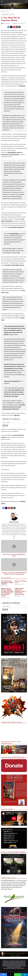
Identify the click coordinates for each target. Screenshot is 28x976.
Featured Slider (5, 14)
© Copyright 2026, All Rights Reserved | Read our (12, 968)
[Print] (19, 27)
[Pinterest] (14, 27)
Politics (7, 11)
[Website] (14, 538)
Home (3, 11)
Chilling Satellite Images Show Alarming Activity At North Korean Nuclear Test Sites (20, 591)
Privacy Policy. (22, 968)
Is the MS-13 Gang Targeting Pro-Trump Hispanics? (7, 582)
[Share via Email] (17, 27)
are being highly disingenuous (16, 227)
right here (17, 415)
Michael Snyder (6, 23)
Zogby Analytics (14, 233)
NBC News (22, 86)
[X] (11, 27)
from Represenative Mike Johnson (14, 265)
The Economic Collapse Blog (9, 530)
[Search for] (26, 2)
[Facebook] (8, 27)
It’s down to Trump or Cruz (21, 581)
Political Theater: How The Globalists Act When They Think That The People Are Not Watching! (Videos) (7, 592)
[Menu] (2, 2)
